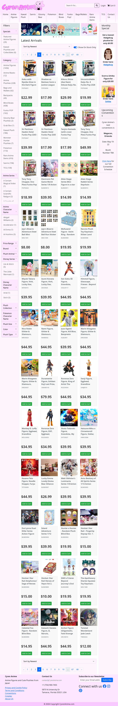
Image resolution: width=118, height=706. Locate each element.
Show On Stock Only (87, 47)
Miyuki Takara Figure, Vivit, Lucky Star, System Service (28, 283)
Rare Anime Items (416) (8, 157)
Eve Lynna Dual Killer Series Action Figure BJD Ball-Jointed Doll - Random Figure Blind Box (29, 535)
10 (63, 54)
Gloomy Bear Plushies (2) (9, 119)
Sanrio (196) (8, 163)
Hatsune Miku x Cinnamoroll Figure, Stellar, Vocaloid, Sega (88, 432)
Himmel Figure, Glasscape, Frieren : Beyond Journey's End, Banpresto (88, 284)
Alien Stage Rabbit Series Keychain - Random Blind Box (87, 184)
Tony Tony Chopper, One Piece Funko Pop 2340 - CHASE (88, 133)
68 (77, 54)
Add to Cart (26, 105)
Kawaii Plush (24, 15)
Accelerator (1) (9, 225)
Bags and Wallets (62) (8, 89)
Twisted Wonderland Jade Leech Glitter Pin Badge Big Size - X (88, 635)
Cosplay (8, 696)
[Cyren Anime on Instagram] (108, 686)
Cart (112, 5)
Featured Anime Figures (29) (9, 39)
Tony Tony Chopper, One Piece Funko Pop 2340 (29, 183)
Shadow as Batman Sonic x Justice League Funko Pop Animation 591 (48, 85)
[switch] (75, 47)
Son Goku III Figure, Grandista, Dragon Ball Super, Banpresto (66, 286)
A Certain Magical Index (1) (9, 183)
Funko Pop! (70, 15)
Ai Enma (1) (8, 229)
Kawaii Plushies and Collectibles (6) (9, 50)
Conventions (10, 693)
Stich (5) (6, 297)
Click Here (106, 161)
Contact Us (111, 15)
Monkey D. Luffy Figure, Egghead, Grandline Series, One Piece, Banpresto (29, 434)
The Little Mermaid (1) (8, 273)
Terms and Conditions (14, 690)
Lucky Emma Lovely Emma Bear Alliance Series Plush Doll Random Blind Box (49, 485)
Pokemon (52, 14)
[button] (53, 37)
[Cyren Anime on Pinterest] (80, 690)
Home (5, 14)
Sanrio (33, 14)
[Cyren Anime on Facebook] (104, 686)
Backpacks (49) (8, 96)
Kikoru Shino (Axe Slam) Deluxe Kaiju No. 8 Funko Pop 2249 (68, 85)
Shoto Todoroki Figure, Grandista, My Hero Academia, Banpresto (68, 434)
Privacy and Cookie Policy (16, 687)
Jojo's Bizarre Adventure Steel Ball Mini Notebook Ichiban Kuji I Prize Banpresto (29, 236)
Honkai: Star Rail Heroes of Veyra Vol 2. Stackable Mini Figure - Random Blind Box (49, 585)
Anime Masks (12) (9, 74)
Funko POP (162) (8, 111)
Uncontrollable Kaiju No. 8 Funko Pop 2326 (88, 82)
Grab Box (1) (8, 125)
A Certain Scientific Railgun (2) (8, 194)
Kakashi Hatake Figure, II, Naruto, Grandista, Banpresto (48, 633)
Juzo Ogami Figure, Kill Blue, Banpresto (68, 331)
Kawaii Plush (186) (8, 131)
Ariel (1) (6, 293)
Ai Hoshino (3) (9, 234)
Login (103, 5)
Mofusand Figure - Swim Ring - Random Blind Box (68, 233)
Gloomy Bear (41, 15)
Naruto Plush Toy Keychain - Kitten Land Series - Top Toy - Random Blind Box (88, 236)
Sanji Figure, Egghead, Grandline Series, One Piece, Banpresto (88, 384)
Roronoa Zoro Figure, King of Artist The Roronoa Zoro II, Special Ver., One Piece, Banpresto (68, 385)
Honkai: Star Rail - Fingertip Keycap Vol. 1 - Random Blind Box (87, 534)
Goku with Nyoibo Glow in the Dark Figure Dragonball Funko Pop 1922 (29, 85)
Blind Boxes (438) (8, 104)
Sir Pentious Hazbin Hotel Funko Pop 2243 (48, 132)
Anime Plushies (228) (9, 81)
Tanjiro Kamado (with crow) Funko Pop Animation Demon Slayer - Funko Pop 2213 (68, 136)
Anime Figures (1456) (9, 66)
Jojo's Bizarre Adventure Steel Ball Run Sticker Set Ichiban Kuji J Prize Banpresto (48, 236)
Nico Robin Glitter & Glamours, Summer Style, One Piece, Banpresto (28, 335)
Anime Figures (14, 15)
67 (72, 54)
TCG (103, 14)
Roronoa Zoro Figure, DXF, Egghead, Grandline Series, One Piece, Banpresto (49, 435)
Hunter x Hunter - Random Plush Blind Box (68, 531)
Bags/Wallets (81, 14)
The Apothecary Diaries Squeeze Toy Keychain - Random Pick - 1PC (88, 583)
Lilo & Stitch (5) (8, 265)
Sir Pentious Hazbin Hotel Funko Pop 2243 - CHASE (29, 133)
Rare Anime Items (92, 17)
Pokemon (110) (7, 149)
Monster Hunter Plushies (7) (8, 140)
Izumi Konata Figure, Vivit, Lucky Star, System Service (48, 283)
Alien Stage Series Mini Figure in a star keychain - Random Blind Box (68, 186)
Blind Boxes (61, 15)
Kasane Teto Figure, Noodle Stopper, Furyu (28, 481)
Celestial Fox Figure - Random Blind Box (29, 631)
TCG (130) (7, 168)
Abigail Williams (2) (8, 218)
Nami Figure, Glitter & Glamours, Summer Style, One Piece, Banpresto (48, 335)
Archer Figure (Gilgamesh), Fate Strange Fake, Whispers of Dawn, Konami (68, 635)
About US (9, 699)
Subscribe (107, 680)
